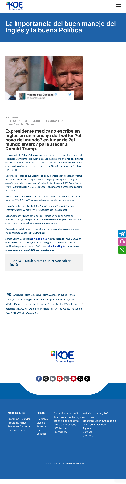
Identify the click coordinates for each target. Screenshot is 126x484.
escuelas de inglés (23, 299)
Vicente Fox (32, 313)
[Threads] (87, 379)
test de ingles (31, 308)
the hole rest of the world (54, 308)
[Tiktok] (66, 379)
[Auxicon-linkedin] (53, 379)
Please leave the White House (30, 303)
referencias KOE (14, 308)
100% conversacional (19, 120)
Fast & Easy (39, 299)
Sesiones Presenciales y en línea (19, 124)
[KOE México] (14, 6)
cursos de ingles (58, 294)
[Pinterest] (73, 379)
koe (66, 299)
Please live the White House (62, 303)
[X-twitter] (80, 379)
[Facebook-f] (39, 379)
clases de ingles (39, 294)
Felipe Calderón (55, 299)
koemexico (13, 117)
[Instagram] (46, 379)
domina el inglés (56, 246)
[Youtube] (60, 379)
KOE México (38, 120)
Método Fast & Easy (54, 120)
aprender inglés (21, 294)
